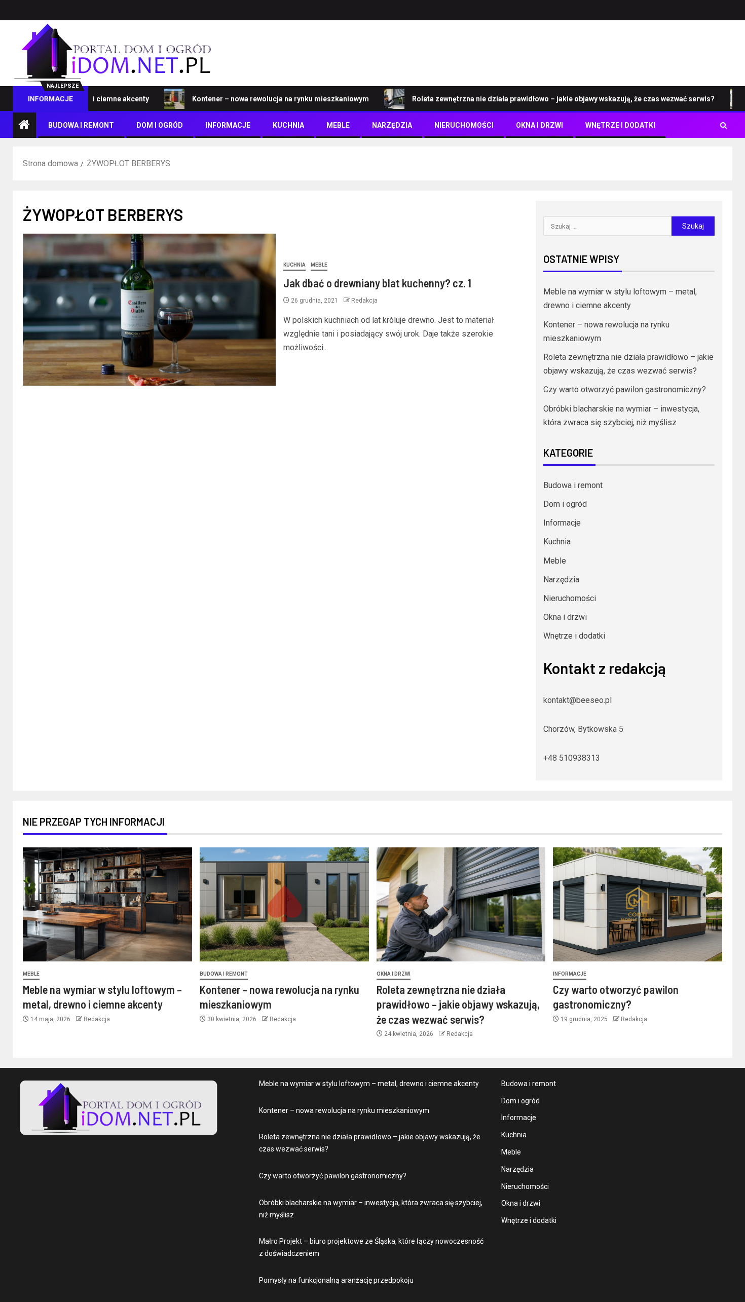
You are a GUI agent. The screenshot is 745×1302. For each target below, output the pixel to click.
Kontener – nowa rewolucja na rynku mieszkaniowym (247, 99)
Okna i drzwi (539, 125)
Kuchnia (288, 125)
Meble (338, 125)
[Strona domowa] (24, 126)
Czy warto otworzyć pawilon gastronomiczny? (624, 389)
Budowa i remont (81, 125)
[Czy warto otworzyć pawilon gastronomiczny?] (637, 904)
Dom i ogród (159, 125)
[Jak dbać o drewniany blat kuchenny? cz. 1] (149, 310)
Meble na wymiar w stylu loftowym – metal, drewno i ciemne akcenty (369, 1084)
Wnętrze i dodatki (620, 125)
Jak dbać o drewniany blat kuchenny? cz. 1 (377, 282)
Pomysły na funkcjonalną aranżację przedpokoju (336, 1280)
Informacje (227, 125)
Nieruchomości (464, 125)
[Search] (723, 125)
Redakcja (364, 300)
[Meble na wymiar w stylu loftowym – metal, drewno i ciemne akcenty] (107, 904)
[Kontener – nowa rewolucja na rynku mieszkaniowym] (284, 904)
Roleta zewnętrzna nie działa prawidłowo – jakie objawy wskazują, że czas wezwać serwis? (530, 99)
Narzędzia (392, 125)
